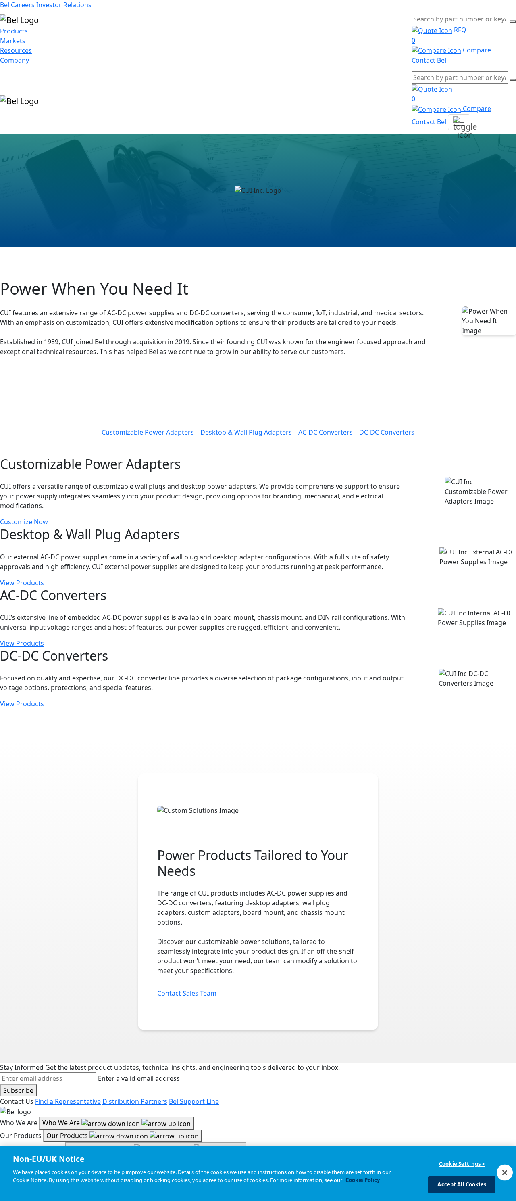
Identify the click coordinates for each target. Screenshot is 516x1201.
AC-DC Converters (325, 432)
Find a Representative (68, 1101)
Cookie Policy (362, 1179)
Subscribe (18, 1090)
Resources (16, 50)
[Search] (513, 21)
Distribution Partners (134, 1101)
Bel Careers (17, 4)
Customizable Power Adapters (148, 432)
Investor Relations (64, 4)
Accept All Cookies (461, 1184)
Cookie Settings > (462, 1164)
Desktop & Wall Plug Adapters (246, 432)
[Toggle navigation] (459, 122)
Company (14, 60)
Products (14, 31)
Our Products (67, 1135)
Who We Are (61, 1122)
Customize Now (24, 521)
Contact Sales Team (186, 993)
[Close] (505, 1172)
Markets (12, 40)
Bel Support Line (194, 1101)
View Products (22, 582)
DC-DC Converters (386, 432)
